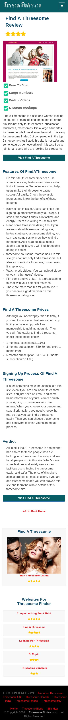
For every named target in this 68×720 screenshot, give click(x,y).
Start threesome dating (34, 575)
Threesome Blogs (32, 708)
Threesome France (26, 700)
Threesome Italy (51, 700)
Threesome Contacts (34, 667)
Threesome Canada (37, 697)
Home (14, 708)
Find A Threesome (34, 626)
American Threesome (50, 693)
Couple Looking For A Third (34, 613)
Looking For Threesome (34, 640)
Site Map (52, 708)
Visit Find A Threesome (34, 157)
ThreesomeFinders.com (43, 712)
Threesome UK (12, 697)
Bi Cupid (34, 654)
